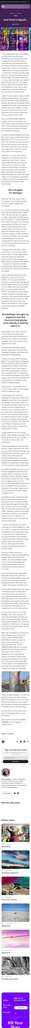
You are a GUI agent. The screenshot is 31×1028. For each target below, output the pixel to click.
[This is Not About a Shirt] (15, 968)
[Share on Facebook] (20, 741)
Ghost (24, 1017)
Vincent (16, 1018)
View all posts (7, 793)
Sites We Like (7, 1006)
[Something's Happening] (15, 862)
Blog (15, 15)
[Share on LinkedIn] (24, 741)
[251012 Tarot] (15, 915)
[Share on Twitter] (17, 741)
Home (5, 1000)
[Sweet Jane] (15, 942)
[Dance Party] (15, 835)
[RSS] (16, 1013)
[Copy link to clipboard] (27, 741)
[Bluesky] (14, 793)
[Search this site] (24, 6)
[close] (29, 2)
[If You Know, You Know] (15, 889)
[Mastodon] (18, 793)
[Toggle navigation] (28, 6)
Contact (6, 1012)
